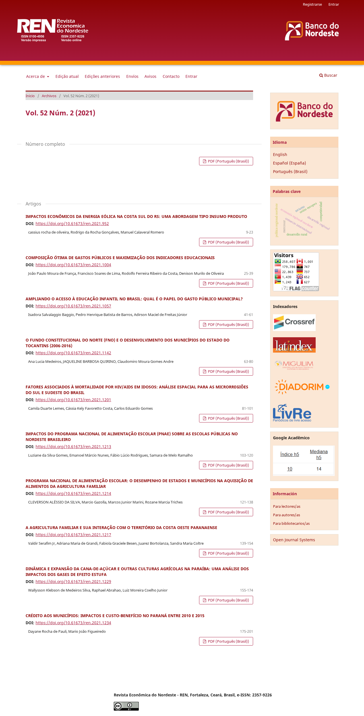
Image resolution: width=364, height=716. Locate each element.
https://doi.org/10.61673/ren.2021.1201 (73, 399)
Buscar (330, 75)
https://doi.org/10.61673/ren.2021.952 (72, 223)
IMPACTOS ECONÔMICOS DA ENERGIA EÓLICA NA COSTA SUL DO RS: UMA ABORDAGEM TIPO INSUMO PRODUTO (136, 216)
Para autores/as (286, 514)
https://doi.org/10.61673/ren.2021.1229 (73, 581)
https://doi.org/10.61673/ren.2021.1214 (73, 493)
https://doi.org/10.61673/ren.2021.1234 (73, 622)
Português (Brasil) (290, 171)
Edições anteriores (102, 76)
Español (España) (289, 163)
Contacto (171, 76)
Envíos (132, 76)
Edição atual (67, 76)
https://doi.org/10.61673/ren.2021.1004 (73, 264)
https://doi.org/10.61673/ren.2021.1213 (73, 446)
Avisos (150, 76)
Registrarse (312, 4)
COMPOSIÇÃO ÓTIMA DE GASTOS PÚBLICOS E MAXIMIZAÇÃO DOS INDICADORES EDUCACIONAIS (120, 257)
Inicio (30, 95)
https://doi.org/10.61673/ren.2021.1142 (73, 352)
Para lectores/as (286, 506)
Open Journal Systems (294, 539)
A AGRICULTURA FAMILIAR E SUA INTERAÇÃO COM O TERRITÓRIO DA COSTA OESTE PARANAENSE (121, 527)
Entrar (191, 76)
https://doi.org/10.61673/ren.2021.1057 (73, 306)
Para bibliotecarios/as (291, 523)
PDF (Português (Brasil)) (228, 161)
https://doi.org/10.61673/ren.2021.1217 (73, 534)
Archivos (49, 95)
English (280, 154)
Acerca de (36, 76)
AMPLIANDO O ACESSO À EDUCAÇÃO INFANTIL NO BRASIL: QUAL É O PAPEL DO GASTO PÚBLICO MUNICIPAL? (134, 298)
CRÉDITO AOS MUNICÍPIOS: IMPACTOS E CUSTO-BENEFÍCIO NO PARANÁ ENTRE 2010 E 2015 (115, 615)
